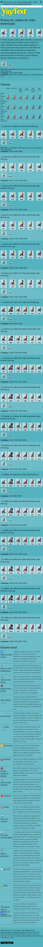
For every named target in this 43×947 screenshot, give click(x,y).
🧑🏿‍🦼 (39, 97)
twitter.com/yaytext (5, 932)
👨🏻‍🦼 (14, 107)
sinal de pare (8, 795)
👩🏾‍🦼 (33, 117)
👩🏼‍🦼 (20, 117)
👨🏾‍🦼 (33, 107)
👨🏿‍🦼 (39, 107)
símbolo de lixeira (6, 916)
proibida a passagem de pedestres (4, 773)
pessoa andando (5, 700)
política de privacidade (24, 936)
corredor (6, 727)
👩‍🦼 (8, 117)
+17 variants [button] (3, 671)
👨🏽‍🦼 (26, 107)
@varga (40, 936)
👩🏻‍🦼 (14, 117)
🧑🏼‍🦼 (20, 97)
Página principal (7, 2)
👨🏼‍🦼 (20, 107)
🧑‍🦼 (8, 97)
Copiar (10, 65)
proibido (6, 807)
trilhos (6, 885)
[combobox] (21, 6)
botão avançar (8, 745)
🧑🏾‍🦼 (33, 97)
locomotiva (7, 759)
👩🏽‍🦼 (26, 117)
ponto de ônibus (5, 716)
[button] (1, 2)
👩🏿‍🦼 (39, 117)
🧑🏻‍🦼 (14, 97)
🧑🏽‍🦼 (26, 97)
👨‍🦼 (8, 107)
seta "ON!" (7, 869)
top (37, 126)
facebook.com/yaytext (19, 932)
